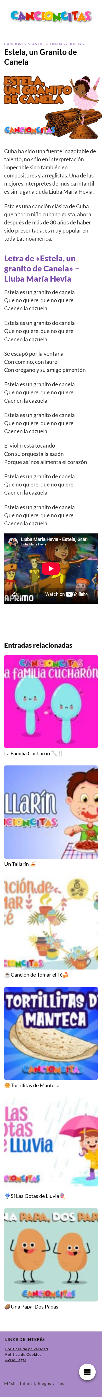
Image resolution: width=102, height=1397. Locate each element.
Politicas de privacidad (26, 1349)
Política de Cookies (23, 1354)
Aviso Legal (15, 1360)
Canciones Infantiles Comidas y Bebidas (44, 44)
